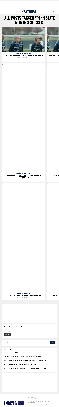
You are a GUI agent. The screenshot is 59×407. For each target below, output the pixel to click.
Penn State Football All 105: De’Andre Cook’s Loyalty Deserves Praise (22, 356)
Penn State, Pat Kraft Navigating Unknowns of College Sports (20, 364)
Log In (43, 401)
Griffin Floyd (19, 57)
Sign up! (7, 334)
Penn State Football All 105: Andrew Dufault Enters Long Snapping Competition (25, 368)
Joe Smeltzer (19, 297)
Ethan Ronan (19, 178)
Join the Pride (38, 401)
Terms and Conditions (31, 402)
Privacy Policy (48, 401)
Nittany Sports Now (31, 401)
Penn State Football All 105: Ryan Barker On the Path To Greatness (22, 352)
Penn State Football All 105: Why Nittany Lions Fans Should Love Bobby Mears (25, 360)
